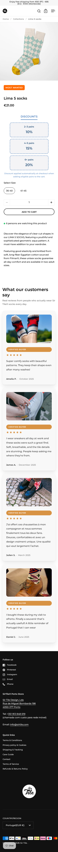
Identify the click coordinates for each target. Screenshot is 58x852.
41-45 (23, 190)
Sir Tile (24, 843)
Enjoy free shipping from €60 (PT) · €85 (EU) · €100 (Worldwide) (29, 3)
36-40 (9, 190)
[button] (51, 202)
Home (6, 19)
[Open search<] (39, 11)
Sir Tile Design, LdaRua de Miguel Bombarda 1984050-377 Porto (19, 703)
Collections (18, 19)
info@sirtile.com (19, 724)
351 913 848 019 (16, 714)
